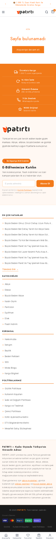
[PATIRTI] (25, 12)
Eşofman (9, 312)
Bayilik (8, 350)
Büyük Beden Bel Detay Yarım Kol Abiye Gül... (27, 234)
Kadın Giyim (11, 301)
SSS (7, 362)
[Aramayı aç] (46, 12)
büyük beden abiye (42, 483)
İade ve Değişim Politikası (18, 400)
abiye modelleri (29, 480)
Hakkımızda (10, 339)
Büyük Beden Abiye (14, 295)
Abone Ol (45, 183)
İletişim (8, 344)
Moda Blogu (11, 367)
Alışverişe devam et (28, 49)
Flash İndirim (11, 324)
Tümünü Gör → (10, 269)
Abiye (7, 284)
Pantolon (9, 307)
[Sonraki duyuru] (50, 4)
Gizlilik (7, 526)
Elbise (8, 290)
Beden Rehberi (12, 356)
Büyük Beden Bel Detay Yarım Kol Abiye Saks (27, 229)
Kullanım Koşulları (14, 394)
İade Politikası (38, 526)
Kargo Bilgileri (12, 373)
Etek (7, 318)
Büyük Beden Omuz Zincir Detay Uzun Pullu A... (29, 223)
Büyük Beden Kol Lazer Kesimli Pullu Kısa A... (27, 251)
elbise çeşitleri (22, 483)
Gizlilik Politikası (24, 190)
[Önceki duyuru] (5, 4)
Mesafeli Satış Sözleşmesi (18, 428)
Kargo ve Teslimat (14, 405)
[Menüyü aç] (3, 12)
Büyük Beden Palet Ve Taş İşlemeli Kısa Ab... (27, 246)
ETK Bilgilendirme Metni (17, 422)
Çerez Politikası (13, 411)
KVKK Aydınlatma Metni (16, 417)
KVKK (50, 526)
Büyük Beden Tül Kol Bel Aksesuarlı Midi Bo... (27, 240)
